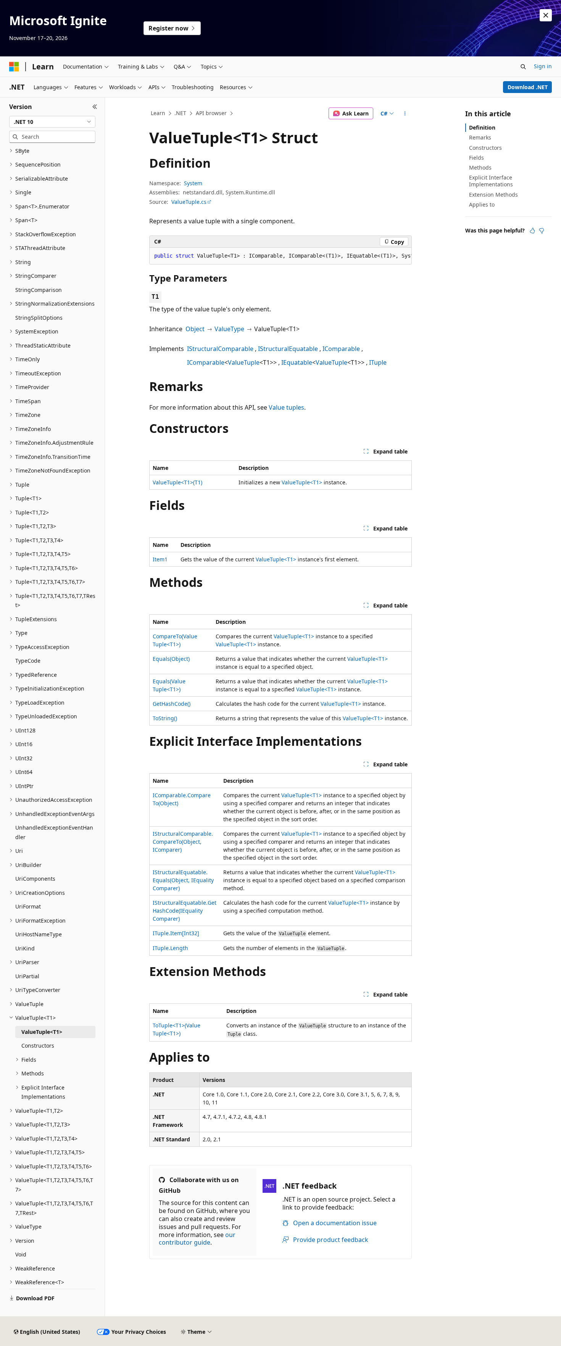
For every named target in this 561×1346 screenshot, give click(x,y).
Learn (158, 113)
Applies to (482, 204)
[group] (280, 256)
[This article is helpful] (532, 230)
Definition (482, 127)
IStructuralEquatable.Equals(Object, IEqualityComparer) (183, 880)
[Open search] (523, 67)
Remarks (480, 137)
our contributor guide (197, 1239)
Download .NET (528, 87)
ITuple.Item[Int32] (176, 933)
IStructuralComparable (220, 349)
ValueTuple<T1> (302, 482)
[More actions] (405, 113)
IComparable (341, 349)
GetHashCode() (171, 703)
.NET (180, 113)
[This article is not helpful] (541, 230)
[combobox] (52, 122)
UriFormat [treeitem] (28, 906)
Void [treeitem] (20, 1254)
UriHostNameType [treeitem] (38, 934)
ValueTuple (244, 362)
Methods (480, 167)
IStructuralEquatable (288, 349)
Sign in (543, 66)
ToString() (165, 718)
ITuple (378, 362)
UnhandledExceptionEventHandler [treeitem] (54, 832)
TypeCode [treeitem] (27, 660)
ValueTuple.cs (188, 201)
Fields (476, 157)
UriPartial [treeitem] (27, 976)
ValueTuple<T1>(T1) (177, 482)
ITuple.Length (170, 948)
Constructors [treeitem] (37, 1045)
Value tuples (286, 407)
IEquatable (296, 362)
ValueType (229, 329)
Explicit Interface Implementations (491, 181)
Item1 (160, 559)
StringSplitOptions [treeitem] (39, 317)
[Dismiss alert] (546, 15)
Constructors (485, 147)
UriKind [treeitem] (25, 948)
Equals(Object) (171, 658)
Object (195, 329)
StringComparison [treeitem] (38, 289)
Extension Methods (493, 194)
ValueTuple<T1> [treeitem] (41, 1031)
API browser (211, 113)
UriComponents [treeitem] (35, 878)
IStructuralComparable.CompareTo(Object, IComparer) (183, 841)
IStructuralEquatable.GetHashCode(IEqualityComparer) (184, 910)
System (193, 183)
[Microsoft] (14, 67)
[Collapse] (95, 107)
